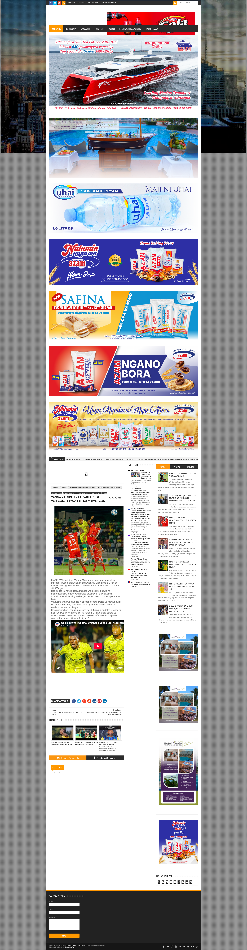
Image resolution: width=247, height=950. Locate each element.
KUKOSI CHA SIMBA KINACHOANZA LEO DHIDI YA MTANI (182, 520)
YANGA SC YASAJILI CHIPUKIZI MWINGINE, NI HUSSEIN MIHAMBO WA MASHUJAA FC (182, 498)
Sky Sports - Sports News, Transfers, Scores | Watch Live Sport (140, 584)
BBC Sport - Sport (137, 470)
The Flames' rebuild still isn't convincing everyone (140, 544)
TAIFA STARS (99, 28)
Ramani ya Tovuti (109, 3)
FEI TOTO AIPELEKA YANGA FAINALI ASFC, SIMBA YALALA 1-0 (182, 586)
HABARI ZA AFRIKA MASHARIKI (130, 28)
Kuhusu (82, 3)
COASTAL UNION (57, 493)
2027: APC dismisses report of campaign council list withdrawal (140, 492)
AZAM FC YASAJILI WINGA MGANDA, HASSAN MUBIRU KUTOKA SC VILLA (181, 542)
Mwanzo (71, 3)
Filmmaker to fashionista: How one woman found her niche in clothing (140, 563)
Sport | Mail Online (137, 509)
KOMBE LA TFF (86, 28)
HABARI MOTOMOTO (69, 493)
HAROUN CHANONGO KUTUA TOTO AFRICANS (182, 474)
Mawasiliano (93, 3)
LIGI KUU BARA (70, 28)
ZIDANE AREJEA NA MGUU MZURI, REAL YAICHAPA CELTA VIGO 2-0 (181, 608)
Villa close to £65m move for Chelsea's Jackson (146, 475)
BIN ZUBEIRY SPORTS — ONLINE (74, 945)
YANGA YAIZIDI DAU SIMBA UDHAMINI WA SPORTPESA (139, 575)
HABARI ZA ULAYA (152, 28)
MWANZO (57, 28)
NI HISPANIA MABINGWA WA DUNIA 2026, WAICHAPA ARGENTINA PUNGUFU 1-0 (83, 459)
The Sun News (136, 489)
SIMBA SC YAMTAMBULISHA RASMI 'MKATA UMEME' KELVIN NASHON (144, 459)
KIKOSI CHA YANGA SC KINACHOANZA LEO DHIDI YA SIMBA (182, 564)
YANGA (64, 487)
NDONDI (112, 28)
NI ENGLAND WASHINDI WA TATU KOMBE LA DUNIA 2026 (196, 459)
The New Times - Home (139, 559)
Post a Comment (59, 773)
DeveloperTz (69, 947)
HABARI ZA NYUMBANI (83, 493)
